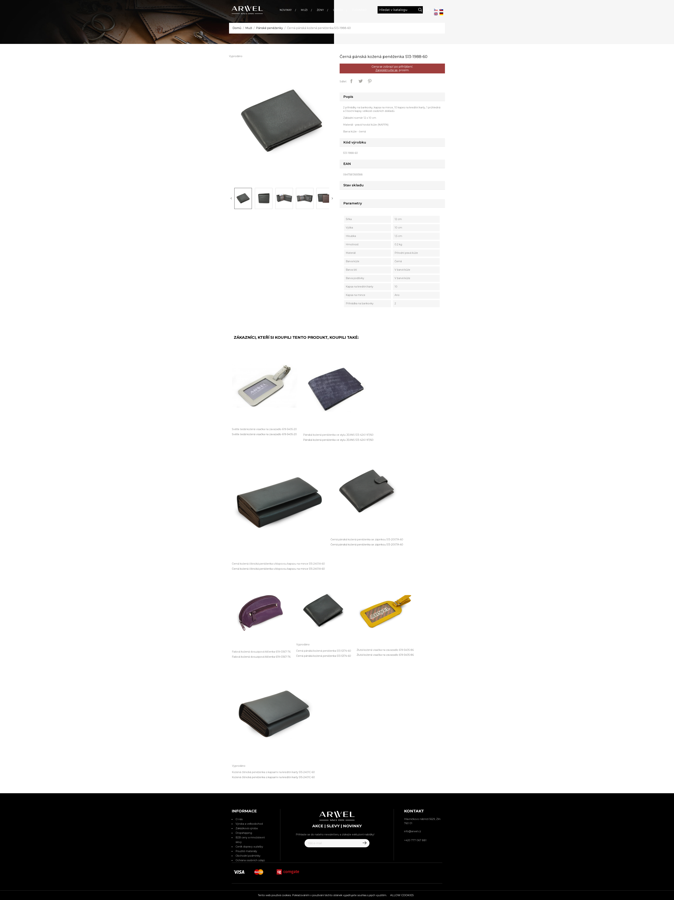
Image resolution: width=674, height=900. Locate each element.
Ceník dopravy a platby (249, 846)
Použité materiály (246, 851)
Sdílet (351, 81)
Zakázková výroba (247, 828)
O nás (239, 819)
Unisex (338, 10)
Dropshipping (244, 832)
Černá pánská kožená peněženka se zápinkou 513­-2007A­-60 (367, 544)
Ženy (320, 10)
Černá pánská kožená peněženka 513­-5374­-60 (323, 655)
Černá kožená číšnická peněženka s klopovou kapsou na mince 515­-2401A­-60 (278, 568)
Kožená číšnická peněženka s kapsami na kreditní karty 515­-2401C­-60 (273, 777)
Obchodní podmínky (248, 855)
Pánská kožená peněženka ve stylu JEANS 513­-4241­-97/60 (338, 439)
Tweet (360, 81)
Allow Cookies (402, 895)
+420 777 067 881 (415, 840)
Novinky (286, 10)
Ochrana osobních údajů (250, 860)
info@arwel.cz (412, 831)
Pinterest (369, 81)
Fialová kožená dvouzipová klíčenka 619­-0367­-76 (261, 656)
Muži (304, 10)
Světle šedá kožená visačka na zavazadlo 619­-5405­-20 (264, 434)
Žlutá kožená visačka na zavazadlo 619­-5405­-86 (385, 654)
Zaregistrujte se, (386, 70)
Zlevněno (359, 10)
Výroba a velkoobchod (249, 823)
